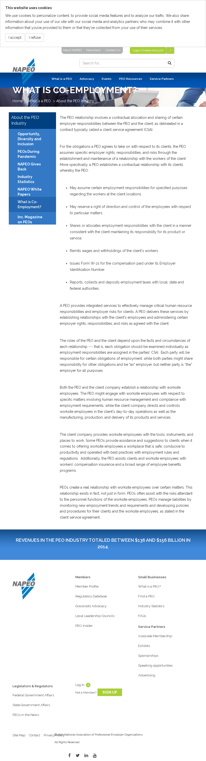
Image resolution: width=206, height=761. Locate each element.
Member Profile (86, 586)
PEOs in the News (26, 715)
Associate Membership (155, 636)
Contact (34, 735)
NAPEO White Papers (30, 191)
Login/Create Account (148, 50)
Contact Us (113, 50)
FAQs (142, 616)
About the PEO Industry (75, 101)
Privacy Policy (54, 735)
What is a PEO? (149, 586)
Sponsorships (148, 656)
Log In (79, 685)
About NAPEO (72, 50)
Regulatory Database (91, 596)
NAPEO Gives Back (29, 166)
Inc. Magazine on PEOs (30, 219)
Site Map (19, 735)
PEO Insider (84, 626)
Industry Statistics (26, 179)
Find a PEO (146, 596)
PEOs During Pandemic (28, 154)
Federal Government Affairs (33, 695)
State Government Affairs (31, 705)
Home (18, 101)
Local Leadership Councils (94, 616)
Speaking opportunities (155, 665)
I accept (15, 37)
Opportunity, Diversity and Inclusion (29, 139)
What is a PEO (39, 101)
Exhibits (144, 646)
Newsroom (93, 50)
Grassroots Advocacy (91, 606)
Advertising (146, 675)
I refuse (35, 37)
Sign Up (109, 692)
